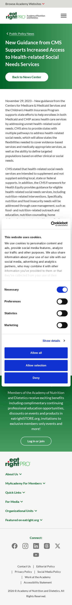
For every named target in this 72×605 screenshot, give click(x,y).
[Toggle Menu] (63, 16)
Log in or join (36, 441)
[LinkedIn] (36, 546)
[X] (57, 546)
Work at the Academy (37, 577)
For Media (12, 501)
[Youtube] (36, 555)
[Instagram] (25, 546)
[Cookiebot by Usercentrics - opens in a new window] (51, 223)
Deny (36, 377)
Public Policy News (21, 33)
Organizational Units (19, 511)
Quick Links (13, 492)
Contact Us (24, 566)
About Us (11, 474)
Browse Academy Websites (23, 4)
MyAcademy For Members (23, 483)
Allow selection (36, 365)
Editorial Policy (45, 566)
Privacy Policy (23, 571)
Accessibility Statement (38, 582)
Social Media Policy (49, 571)
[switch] (62, 301)
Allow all (36, 352)
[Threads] (47, 546)
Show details (51, 340)
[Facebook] (14, 546)
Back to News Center (26, 77)
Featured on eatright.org (22, 520)
